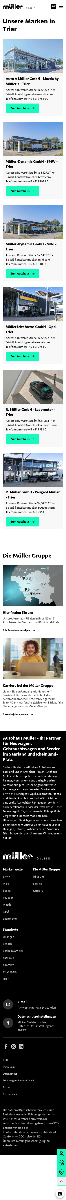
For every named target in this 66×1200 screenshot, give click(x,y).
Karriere (38, 891)
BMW (6, 877)
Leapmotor (10, 919)
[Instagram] (13, 1046)
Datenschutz (10, 1073)
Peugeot (8, 898)
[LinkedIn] (21, 1046)
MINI (6, 884)
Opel (6, 912)
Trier (6, 979)
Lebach (7, 944)
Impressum (9, 1067)
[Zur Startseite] (19, 6)
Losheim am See (13, 951)
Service (37, 884)
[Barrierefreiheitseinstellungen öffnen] (60, 1194)
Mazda (7, 905)
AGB (5, 1060)
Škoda (7, 891)
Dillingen (8, 937)
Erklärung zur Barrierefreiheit (19, 1080)
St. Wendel (9, 972)
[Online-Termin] (61, 1162)
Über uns (38, 877)
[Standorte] (61, 1172)
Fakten (6, 1087)
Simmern (8, 965)
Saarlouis (8, 958)
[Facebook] (6, 1046)
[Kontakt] (61, 1153)
